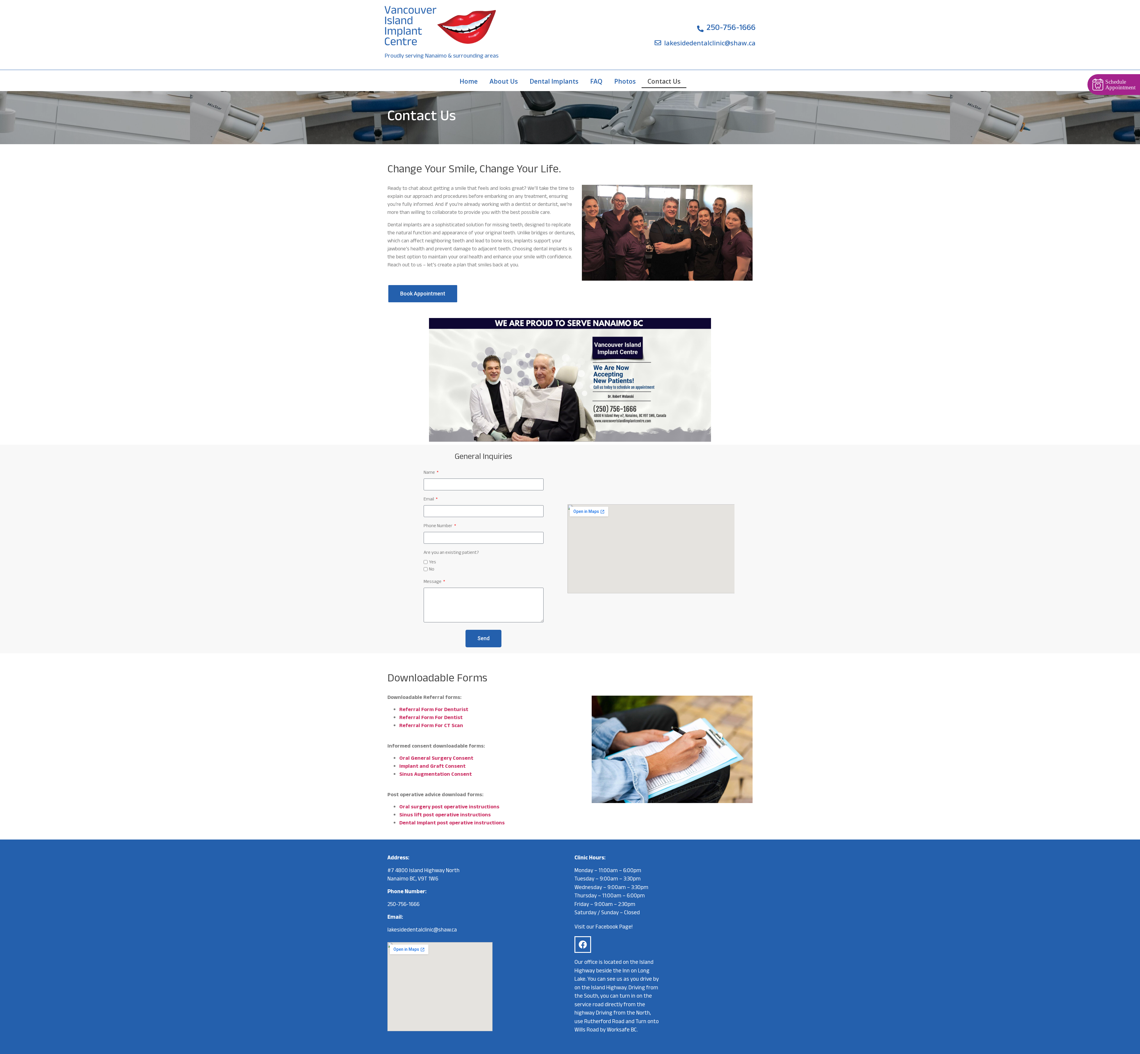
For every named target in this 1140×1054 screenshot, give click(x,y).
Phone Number (438, 527)
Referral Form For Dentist (431, 718)
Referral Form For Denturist (433, 710)
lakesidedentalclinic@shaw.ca (422, 930)
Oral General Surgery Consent (436, 758)
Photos (625, 81)
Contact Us (663, 81)
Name (430, 474)
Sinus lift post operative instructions (445, 815)
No (431, 570)
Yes (432, 563)
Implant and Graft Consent (432, 766)
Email (429, 500)
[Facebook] (582, 944)
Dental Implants (554, 81)
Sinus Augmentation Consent (435, 774)
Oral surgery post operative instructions (449, 807)
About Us (504, 81)
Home (469, 81)
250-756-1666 (403, 905)
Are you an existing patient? (451, 554)
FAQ (596, 81)
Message (433, 583)
